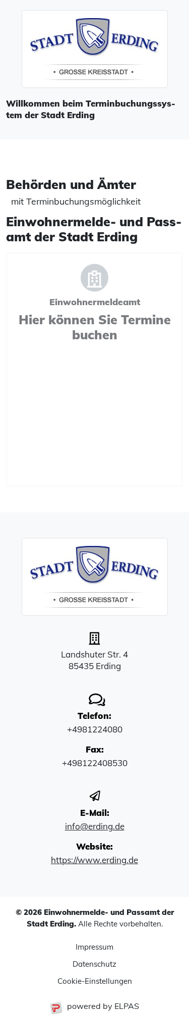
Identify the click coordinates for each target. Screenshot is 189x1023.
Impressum (94, 947)
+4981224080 (94, 729)
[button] (94, 369)
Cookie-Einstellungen (94, 981)
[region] (94, 113)
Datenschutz (94, 964)
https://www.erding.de (94, 860)
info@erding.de (94, 826)
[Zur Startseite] (94, 49)
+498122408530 (95, 763)
